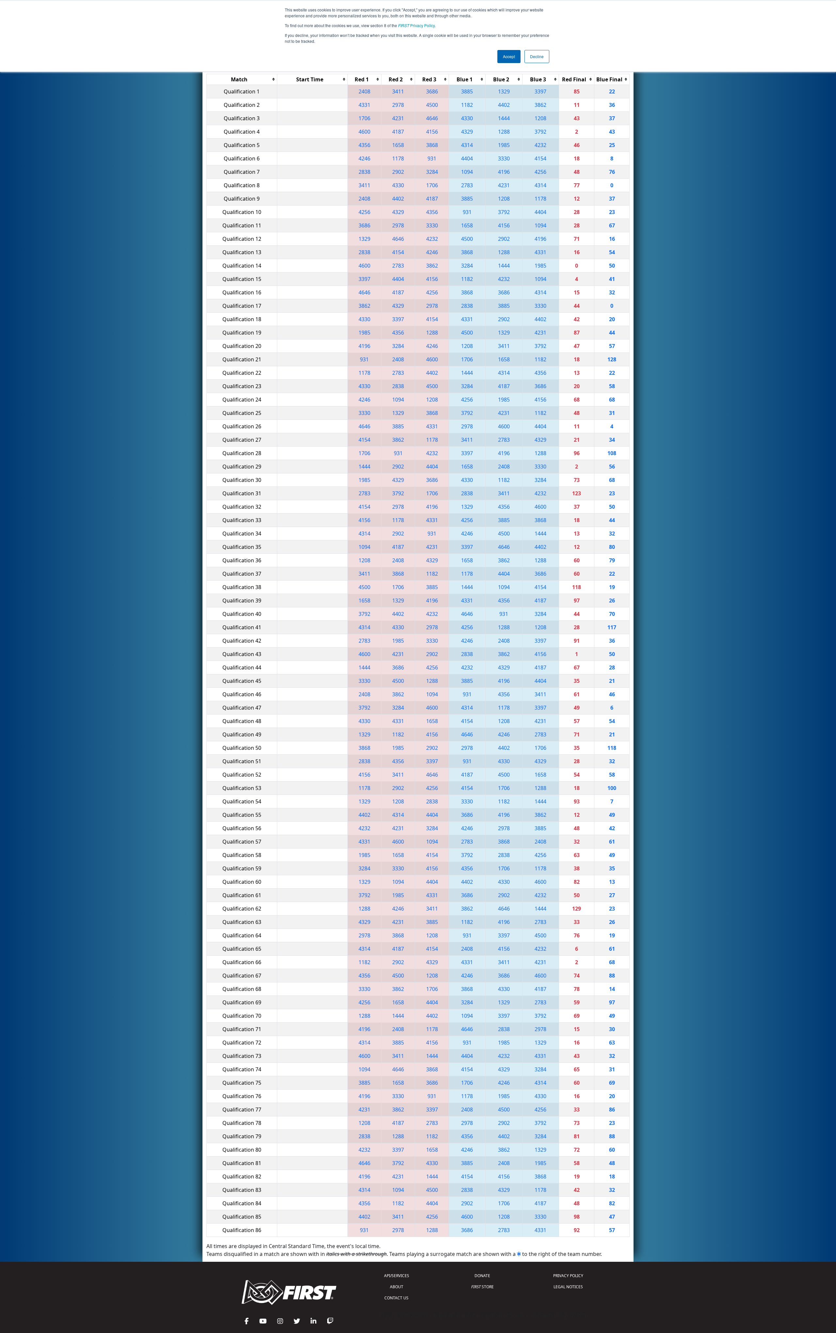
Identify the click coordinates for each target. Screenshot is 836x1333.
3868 (432, 145)
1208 (540, 118)
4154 (540, 158)
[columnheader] (242, 79)
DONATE (482, 1275)
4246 (364, 158)
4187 (398, 131)
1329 (504, 91)
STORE (482, 1287)
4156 (432, 131)
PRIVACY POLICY (568, 1275)
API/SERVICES (396, 1275)
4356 (364, 145)
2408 (364, 91)
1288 (504, 131)
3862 (540, 104)
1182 (467, 104)
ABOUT (396, 1287)
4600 (364, 131)
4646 (432, 118)
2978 (398, 104)
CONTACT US (396, 1298)
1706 (364, 118)
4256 (540, 171)
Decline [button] (537, 56)
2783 (467, 185)
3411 (398, 91)
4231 (398, 118)
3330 (504, 158)
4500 (432, 104)
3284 (432, 171)
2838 (364, 171)
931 (431, 158)
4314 (467, 145)
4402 (504, 104)
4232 (540, 145)
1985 (504, 145)
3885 (467, 91)
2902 (398, 171)
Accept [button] (509, 56)
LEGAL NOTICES (568, 1287)
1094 (467, 171)
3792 (540, 131)
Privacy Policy (416, 25)
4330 (467, 118)
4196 (504, 171)
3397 (540, 91)
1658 (398, 145)
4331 (364, 104)
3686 (432, 91)
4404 (467, 158)
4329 (467, 131)
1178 (398, 158)
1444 (504, 118)
